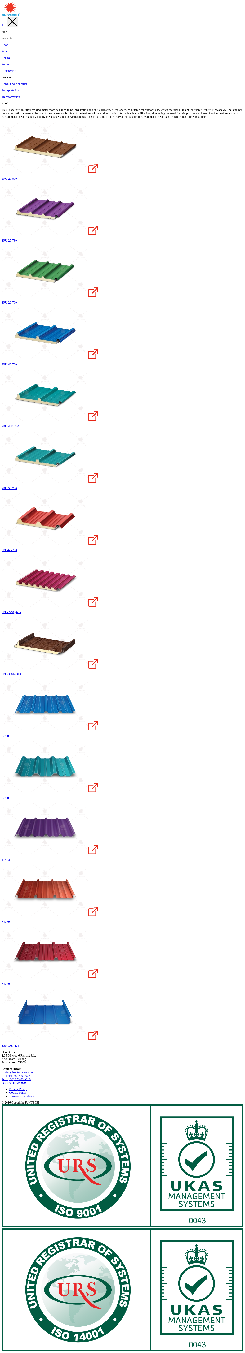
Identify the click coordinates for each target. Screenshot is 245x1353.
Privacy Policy (18, 1089)
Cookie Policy (17, 1092)
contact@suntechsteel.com (17, 1072)
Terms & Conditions (21, 1096)
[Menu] (12, 22)
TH (4, 25)
